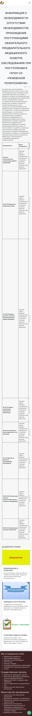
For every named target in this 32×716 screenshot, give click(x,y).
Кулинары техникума (10, 663)
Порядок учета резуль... (15, 602)
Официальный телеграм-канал (13, 703)
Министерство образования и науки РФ (15, 675)
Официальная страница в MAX (13, 712)
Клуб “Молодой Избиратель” (12, 658)
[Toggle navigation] (29, 2)
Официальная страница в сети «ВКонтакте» (17, 698)
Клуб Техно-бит (8, 662)
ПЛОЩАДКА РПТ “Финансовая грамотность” (17, 667)
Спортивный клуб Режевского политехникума (17, 665)
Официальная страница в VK (12, 656)
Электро (6, 669)
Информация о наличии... (11, 569)
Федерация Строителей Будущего (14, 660)
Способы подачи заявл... (16, 635)
